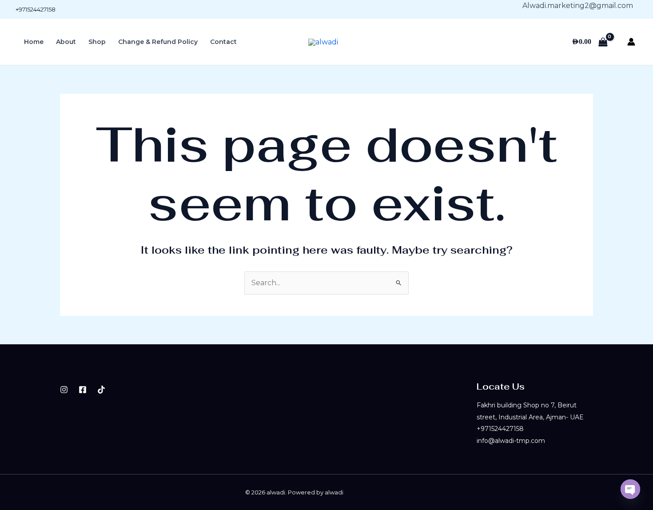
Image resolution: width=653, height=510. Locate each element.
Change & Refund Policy (158, 42)
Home (34, 42)
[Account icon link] (631, 42)
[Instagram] (64, 390)
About (66, 42)
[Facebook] (83, 390)
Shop (97, 42)
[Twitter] (101, 390)
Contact (223, 42)
